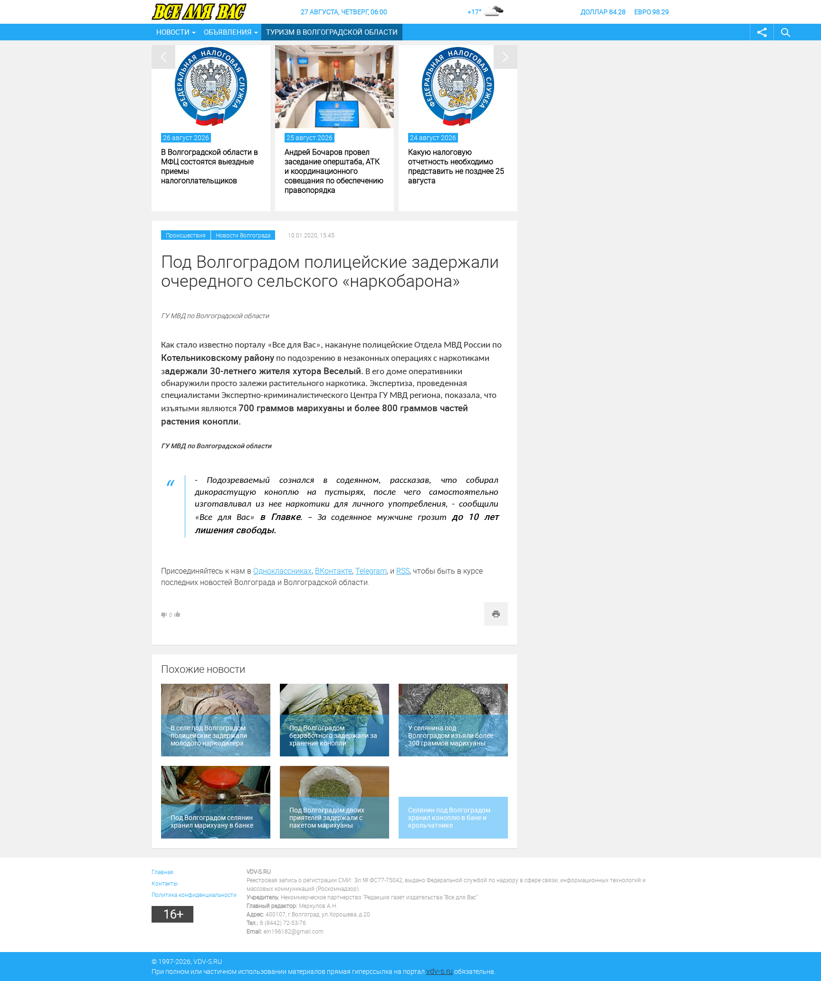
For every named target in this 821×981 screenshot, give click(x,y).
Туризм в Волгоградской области (332, 32)
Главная (162, 872)
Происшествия (186, 235)
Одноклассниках (282, 571)
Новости (173, 32)
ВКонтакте (333, 571)
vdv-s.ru (439, 971)
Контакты (165, 883)
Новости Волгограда (243, 235)
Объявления (228, 32)
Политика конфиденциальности (194, 894)
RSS (403, 571)
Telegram (371, 571)
